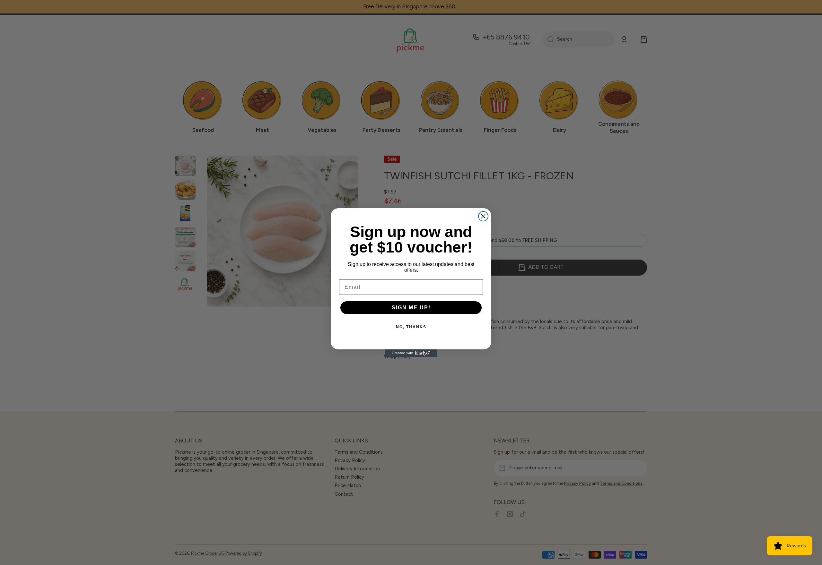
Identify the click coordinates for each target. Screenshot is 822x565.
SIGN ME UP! (411, 307)
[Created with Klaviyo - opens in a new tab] (411, 353)
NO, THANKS (411, 327)
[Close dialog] (483, 216)
